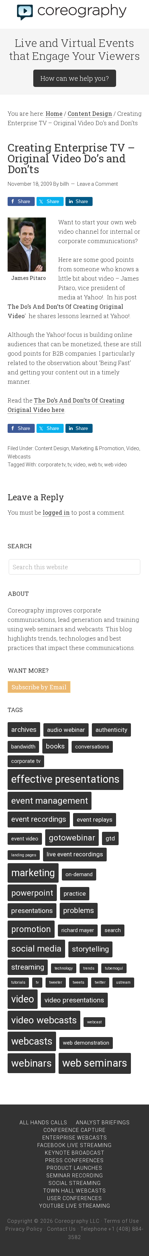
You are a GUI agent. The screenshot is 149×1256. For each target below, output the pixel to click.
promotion (31, 929)
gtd (110, 838)
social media (36, 948)
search (113, 930)
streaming (27, 967)
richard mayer (77, 930)
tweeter (55, 982)
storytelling (90, 949)
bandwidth (23, 747)
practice (75, 893)
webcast (94, 1022)
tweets (78, 982)
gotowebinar (72, 837)
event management (49, 800)
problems (78, 910)
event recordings (38, 819)
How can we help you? (75, 78)
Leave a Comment (97, 184)
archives (24, 729)
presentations (32, 910)
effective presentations (65, 779)
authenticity (111, 729)
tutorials (18, 982)
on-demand (79, 874)
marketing (33, 873)
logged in (56, 512)
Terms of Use (121, 1221)
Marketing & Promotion (97, 448)
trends (88, 968)
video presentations (74, 1000)
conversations (92, 747)
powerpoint (32, 892)
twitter (100, 982)
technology (64, 968)
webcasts (31, 1041)
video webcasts (44, 1020)
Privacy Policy (24, 1229)
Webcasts (19, 457)
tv (69, 464)
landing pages (23, 855)
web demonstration (86, 1043)
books (55, 746)
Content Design (52, 448)
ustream (123, 982)
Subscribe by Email (39, 687)
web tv (95, 464)
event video (24, 839)
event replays (94, 819)
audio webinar (66, 729)
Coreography (74, 11)
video (79, 464)
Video (132, 448)
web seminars (94, 1063)
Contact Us (61, 1229)
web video (115, 464)
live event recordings (75, 854)
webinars (31, 1063)
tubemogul (114, 968)
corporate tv (51, 464)
